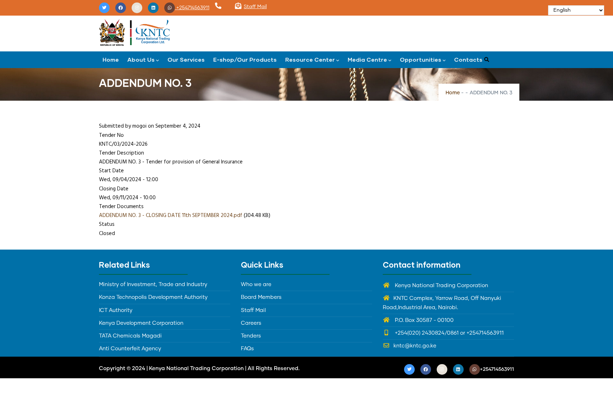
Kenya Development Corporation (141, 323)
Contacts (468, 59)
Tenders (251, 336)
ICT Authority (115, 310)
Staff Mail (255, 6)
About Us (141, 59)
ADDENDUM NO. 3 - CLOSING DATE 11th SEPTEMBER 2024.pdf (170, 215)
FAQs (247, 348)
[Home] (134, 32)
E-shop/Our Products (245, 59)
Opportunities (420, 59)
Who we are (256, 284)
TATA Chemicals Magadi (130, 336)
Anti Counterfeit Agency (130, 348)
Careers (251, 323)
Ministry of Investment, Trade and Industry (153, 284)
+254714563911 (192, 7)
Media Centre (367, 59)
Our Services (186, 59)
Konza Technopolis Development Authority (153, 297)
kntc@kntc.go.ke (414, 345)
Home (111, 59)
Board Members (261, 297)
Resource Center (310, 59)
